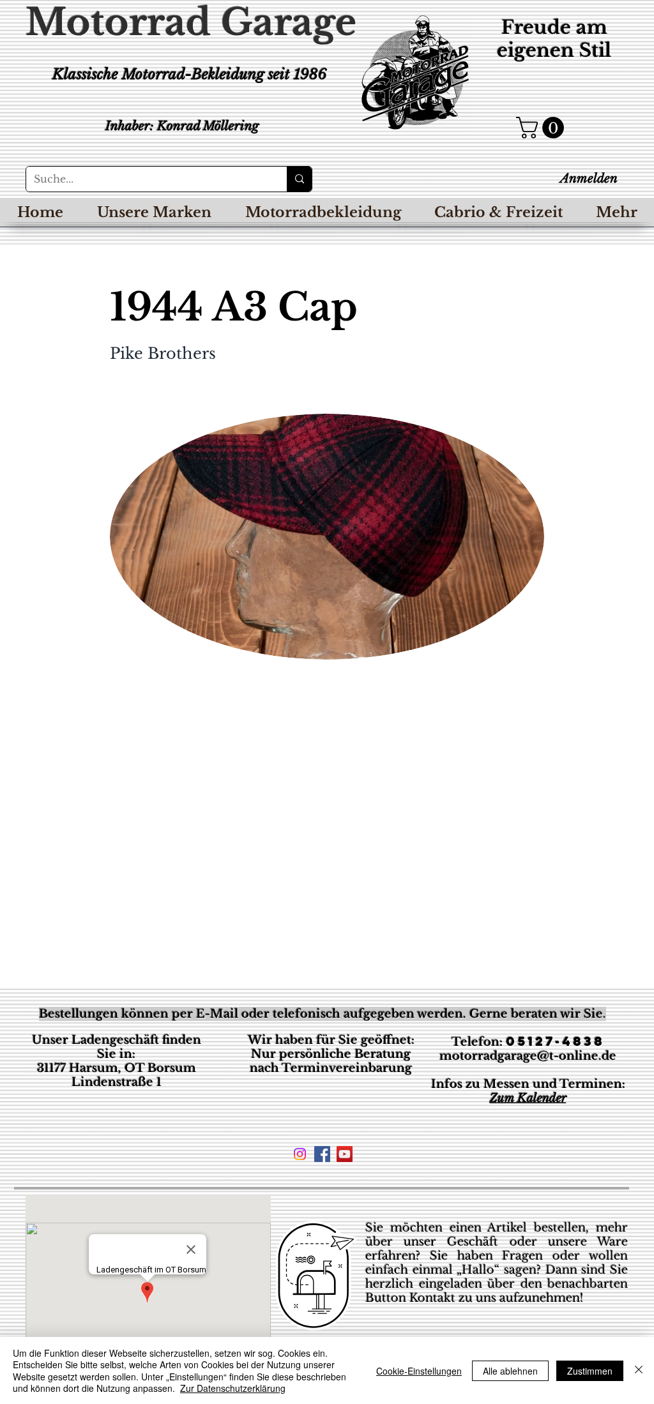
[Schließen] (638, 1370)
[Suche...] (299, 179)
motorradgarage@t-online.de (527, 1056)
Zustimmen (589, 1370)
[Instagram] (300, 1154)
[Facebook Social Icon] (322, 1154)
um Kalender (532, 1098)
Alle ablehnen (510, 1370)
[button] (542, 128)
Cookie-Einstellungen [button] (419, 1370)
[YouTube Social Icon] (345, 1154)
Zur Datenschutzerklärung (232, 1388)
